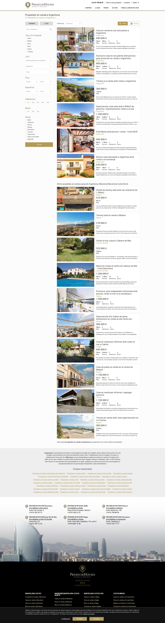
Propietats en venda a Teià (69, 480)
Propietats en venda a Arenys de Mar (92, 480)
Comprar (88, 8)
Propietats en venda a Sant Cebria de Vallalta (85, 476)
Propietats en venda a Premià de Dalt (119, 483)
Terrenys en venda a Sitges (92, 606)
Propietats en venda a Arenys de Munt (46, 480)
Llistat (124, 23)
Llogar (97, 8)
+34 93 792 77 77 (112, 523)
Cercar (39, 145)
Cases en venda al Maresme (63, 599)
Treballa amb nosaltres (130, 8)
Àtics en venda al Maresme (63, 605)
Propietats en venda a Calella (122, 489)
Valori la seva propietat (113, 3)
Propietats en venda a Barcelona (35, 597)
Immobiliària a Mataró (114, 508)
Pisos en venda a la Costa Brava (123, 600)
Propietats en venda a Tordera (70, 489)
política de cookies (88, 614)
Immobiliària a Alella (75, 508)
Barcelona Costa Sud (93, 593)
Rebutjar (80, 619)
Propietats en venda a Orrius (69, 492)
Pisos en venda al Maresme (63, 602)
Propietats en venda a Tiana (96, 486)
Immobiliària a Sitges (76, 519)
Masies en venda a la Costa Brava (124, 603)
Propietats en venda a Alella (76, 473)
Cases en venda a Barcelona (34, 600)
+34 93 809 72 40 (74, 523)
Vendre (106, 8)
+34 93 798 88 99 (97, 3)
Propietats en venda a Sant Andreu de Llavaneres (48, 473)
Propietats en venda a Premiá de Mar (93, 492)
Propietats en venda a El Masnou (47, 486)
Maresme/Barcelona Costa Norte (67, 594)
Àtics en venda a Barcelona (33, 606)
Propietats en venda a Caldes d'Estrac (114, 476)
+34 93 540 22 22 (74, 512)
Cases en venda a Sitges (91, 597)
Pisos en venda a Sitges (91, 600)
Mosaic (136, 23)
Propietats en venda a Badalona (118, 486)
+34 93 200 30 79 (35, 512)
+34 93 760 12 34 (35, 523)
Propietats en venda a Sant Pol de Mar (67, 483)
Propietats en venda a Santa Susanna (119, 492)
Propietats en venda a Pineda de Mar (45, 489)
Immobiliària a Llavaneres (116, 519)
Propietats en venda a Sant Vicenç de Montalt (53, 476)
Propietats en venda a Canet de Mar (99, 473)
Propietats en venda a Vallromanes (93, 483)
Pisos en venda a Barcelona (34, 603)
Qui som (115, 8)
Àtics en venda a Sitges (91, 603)
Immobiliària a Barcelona (38, 508)
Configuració (65, 619)
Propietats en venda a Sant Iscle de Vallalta (96, 489)
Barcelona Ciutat (33, 593)
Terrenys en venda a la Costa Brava (124, 606)
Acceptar (96, 619)
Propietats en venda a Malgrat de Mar (45, 492)
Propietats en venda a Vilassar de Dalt (73, 486)
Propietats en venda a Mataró (123, 473)
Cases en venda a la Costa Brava (123, 597)
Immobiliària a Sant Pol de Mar (40, 519)
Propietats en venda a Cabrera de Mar (119, 480)
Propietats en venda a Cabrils (43, 483)
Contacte (127, 3)
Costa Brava (119, 593)
